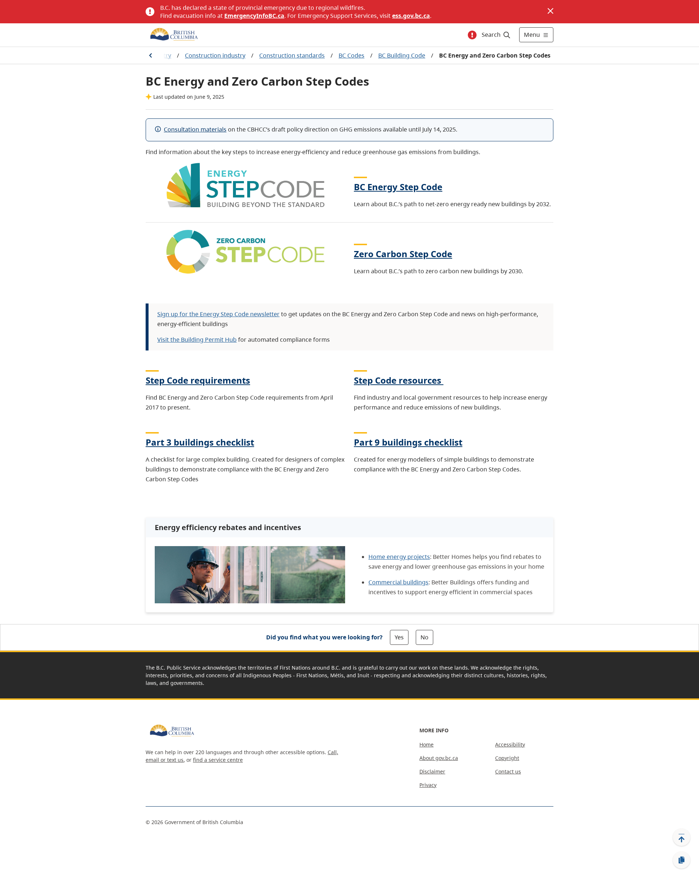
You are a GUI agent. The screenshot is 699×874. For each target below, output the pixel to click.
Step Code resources (397, 380)
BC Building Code (401, 55)
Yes (399, 637)
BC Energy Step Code (398, 187)
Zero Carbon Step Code (403, 254)
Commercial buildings (398, 582)
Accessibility (510, 744)
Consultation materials (195, 129)
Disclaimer (432, 771)
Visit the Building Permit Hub (197, 340)
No (424, 637)
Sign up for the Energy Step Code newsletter (218, 314)
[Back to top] (681, 837)
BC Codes (351, 55)
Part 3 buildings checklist (200, 442)
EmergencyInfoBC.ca (254, 16)
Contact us (508, 771)
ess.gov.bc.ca (411, 16)
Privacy (428, 784)
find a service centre (218, 759)
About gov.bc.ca (438, 758)
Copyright (507, 758)
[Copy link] (681, 860)
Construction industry (215, 55)
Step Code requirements (198, 380)
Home (426, 744)
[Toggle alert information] (472, 35)
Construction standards (292, 55)
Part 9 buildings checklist (408, 442)
